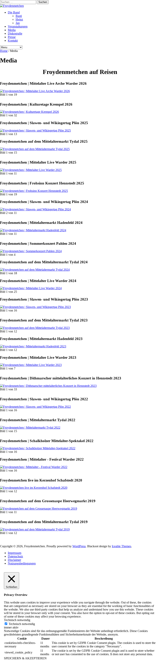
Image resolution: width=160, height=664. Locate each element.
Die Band (14, 12)
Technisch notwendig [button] (17, 620)
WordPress (79, 546)
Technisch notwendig (22, 624)
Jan (18, 23)
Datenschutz (15, 556)
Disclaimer (14, 560)
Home (4, 51)
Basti (19, 16)
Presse (12, 37)
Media (12, 30)
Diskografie (15, 33)
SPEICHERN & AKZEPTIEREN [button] (25, 658)
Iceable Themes (121, 546)
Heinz (19, 19)
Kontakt (13, 40)
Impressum (14, 553)
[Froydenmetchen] (12, 5)
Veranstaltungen (18, 26)
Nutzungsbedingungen (22, 563)
